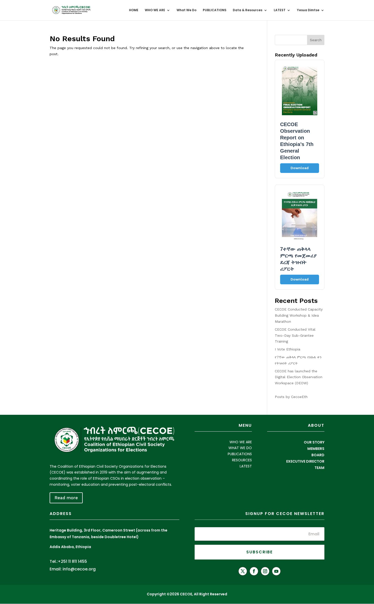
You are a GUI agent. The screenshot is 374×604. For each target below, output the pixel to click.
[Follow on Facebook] (254, 571)
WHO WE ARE (155, 10)
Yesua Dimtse (308, 10)
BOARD (317, 455)
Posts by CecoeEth (291, 397)
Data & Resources (247, 10)
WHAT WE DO (240, 447)
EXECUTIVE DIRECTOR (305, 461)
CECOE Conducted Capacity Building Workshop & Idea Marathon (299, 315)
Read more (66, 497)
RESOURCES (242, 460)
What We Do (186, 10)
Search (316, 40)
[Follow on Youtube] (276, 571)
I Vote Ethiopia (287, 349)
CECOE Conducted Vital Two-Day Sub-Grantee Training (295, 335)
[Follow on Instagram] (265, 571)
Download (300, 168)
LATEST (279, 10)
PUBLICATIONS (214, 10)
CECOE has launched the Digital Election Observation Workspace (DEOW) (298, 377)
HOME (133, 10)
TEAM (319, 467)
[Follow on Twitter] (242, 571)
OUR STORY (314, 442)
